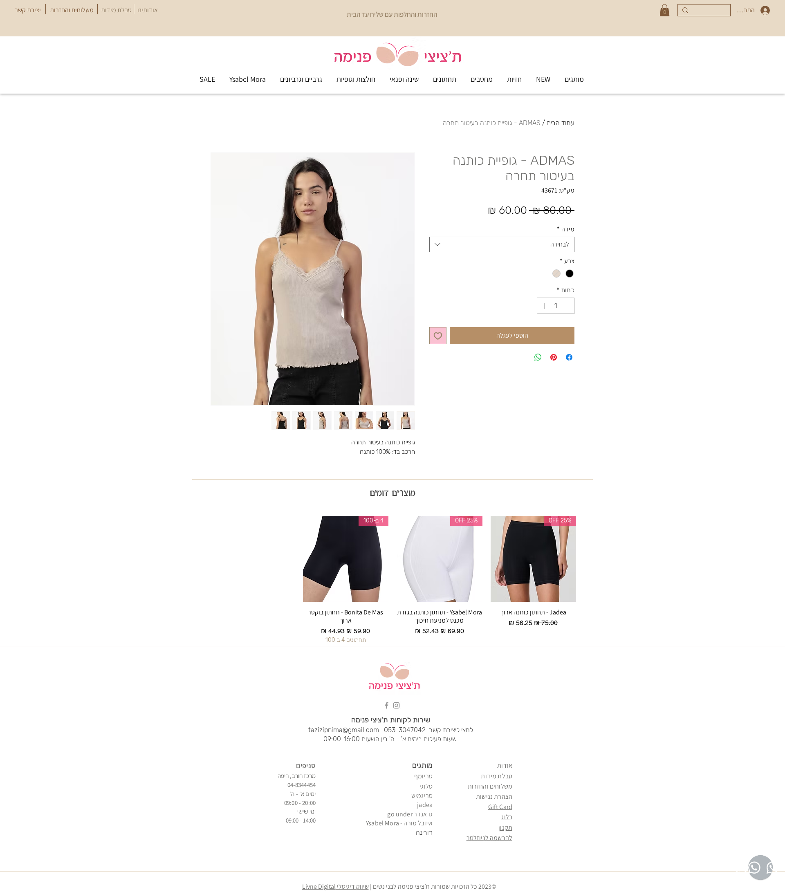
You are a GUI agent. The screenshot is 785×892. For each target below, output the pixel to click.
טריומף (423, 776)
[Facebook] (386, 705)
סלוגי (426, 786)
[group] (392, 579)
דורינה (424, 832)
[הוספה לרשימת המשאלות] (437, 335)
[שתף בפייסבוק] (569, 357)
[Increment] (544, 306)
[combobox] (501, 244)
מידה (565, 229)
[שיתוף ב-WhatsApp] (538, 357)
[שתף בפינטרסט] (553, 357)
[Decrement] (567, 306)
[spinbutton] (556, 306)
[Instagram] (396, 705)
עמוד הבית (560, 123)
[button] (664, 10)
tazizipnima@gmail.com (343, 730)
